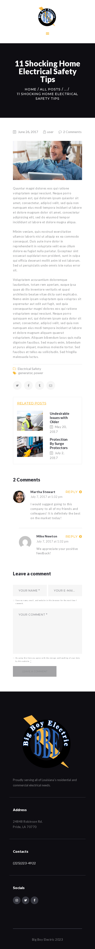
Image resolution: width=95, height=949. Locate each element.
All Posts (50, 89)
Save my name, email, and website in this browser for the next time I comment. (46, 602)
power (38, 373)
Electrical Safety (29, 369)
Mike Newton (46, 536)
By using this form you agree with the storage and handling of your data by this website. (47, 659)
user (50, 132)
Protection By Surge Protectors (59, 443)
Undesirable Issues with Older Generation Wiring (59, 421)
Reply (71, 492)
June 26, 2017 (28, 132)
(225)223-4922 (24, 863)
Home (30, 89)
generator (25, 373)
